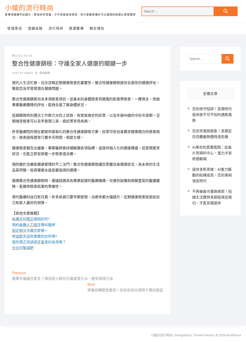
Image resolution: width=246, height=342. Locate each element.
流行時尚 (56, 28)
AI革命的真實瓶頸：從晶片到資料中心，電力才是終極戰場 (212, 153)
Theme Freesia (203, 335)
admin (28, 73)
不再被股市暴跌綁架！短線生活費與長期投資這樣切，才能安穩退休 (212, 197)
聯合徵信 (97, 28)
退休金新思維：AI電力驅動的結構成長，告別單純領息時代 (212, 175)
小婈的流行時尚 (29, 8)
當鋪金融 (35, 28)
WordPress (233, 335)
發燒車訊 (14, 28)
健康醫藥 (76, 28)
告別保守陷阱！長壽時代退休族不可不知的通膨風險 (212, 115)
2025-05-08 (24, 55)
